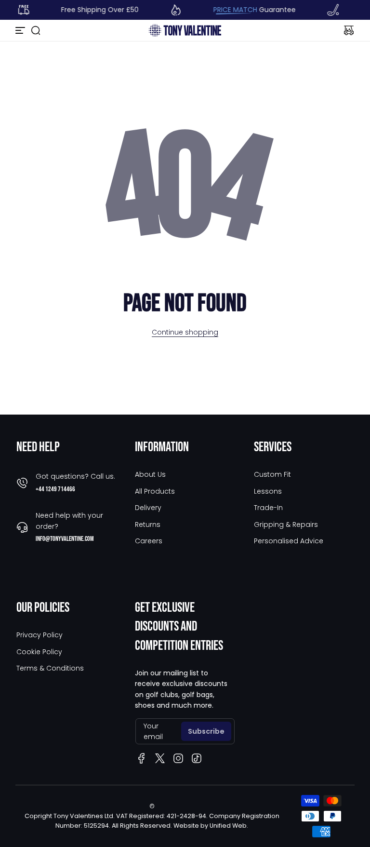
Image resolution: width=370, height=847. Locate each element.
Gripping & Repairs (286, 524)
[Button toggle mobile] (21, 30)
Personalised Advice (288, 541)
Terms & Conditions (50, 668)
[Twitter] (160, 758)
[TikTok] (196, 758)
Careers (148, 541)
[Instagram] (178, 758)
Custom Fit (272, 474)
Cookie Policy (39, 652)
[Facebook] (141, 758)
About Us (150, 474)
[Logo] (185, 30)
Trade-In (268, 507)
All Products (155, 491)
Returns (147, 524)
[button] (35, 30)
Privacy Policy (39, 635)
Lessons (268, 491)
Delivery (148, 507)
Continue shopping (185, 332)
